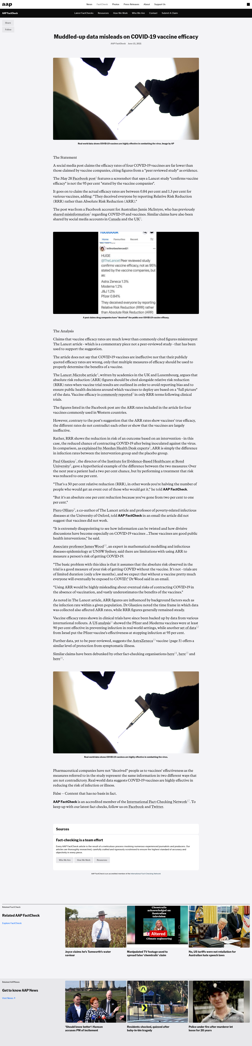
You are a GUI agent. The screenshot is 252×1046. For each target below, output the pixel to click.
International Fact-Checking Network (146, 874)
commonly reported (116, 394)
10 (105, 545)
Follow (8, 29)
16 (61, 657)
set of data (188, 628)
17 (188, 800)
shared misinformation (71, 214)
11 (111, 622)
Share (8, 22)
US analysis (101, 623)
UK (137, 219)
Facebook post (84, 178)
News (89, 4)
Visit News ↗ (8, 998)
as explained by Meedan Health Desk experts (113, 448)
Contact (153, 13)
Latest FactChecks (83, 13)
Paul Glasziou (64, 461)
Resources (103, 13)
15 (187, 653)
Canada (114, 219)
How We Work (120, 13)
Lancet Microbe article (78, 375)
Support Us (160, 4)
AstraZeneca (143, 641)
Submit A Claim (170, 13)
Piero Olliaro (63, 510)
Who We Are (138, 13)
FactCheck (102, 4)
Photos (115, 4)
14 (175, 653)
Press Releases (131, 4)
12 (197, 627)
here (170, 654)
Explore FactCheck (12, 923)
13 (154, 639)
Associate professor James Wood (78, 546)
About (147, 4)
